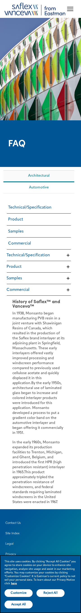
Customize (19, 592)
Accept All (18, 604)
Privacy (10, 554)
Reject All (50, 592)
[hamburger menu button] (70, 9)
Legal (9, 544)
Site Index (12, 533)
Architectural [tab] (39, 176)
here (14, 583)
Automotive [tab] (39, 187)
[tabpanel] (38, 352)
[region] (40, 584)
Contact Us (13, 523)
